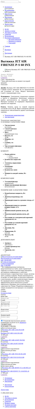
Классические (9, 21)
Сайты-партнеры (10, 406)
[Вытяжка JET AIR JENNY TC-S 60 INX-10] (16, 368)
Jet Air (7, 29)
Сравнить (4, 77)
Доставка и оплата (11, 32)
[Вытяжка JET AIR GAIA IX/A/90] (12, 330)
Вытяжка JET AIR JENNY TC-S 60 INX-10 (15, 371)
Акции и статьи (10, 31)
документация (9, 117)
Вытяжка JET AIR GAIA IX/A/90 (12, 333)
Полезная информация (12, 38)
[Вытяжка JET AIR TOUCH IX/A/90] (13, 354)
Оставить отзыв (6, 293)
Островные (8, 7)
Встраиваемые (9, 10)
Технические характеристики (14, 115)
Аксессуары (9, 24)
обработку (23, 322)
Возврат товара (10, 403)
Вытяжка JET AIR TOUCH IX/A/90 (12, 357)
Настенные (8, 17)
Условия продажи (10, 405)
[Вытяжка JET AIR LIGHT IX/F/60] (13, 340)
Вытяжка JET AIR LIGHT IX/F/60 (12, 343)
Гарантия (8, 34)
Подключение (9, 36)
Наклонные (8, 14)
